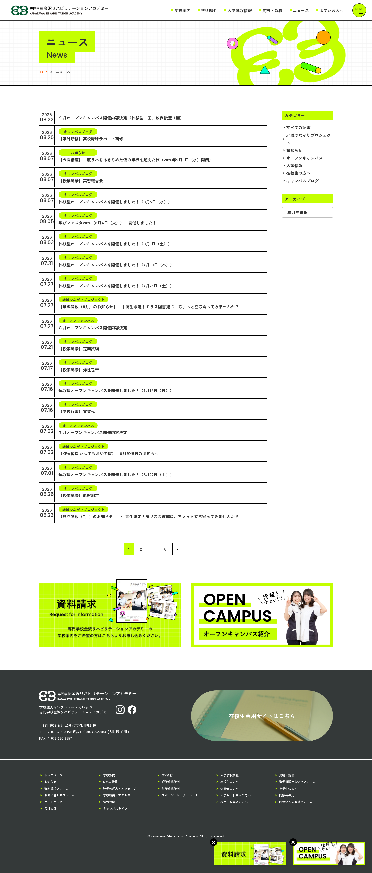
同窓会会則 (286, 795)
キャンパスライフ (115, 808)
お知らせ (294, 150)
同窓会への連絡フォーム (296, 802)
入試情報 (294, 165)
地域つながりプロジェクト (308, 139)
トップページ (53, 775)
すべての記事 (298, 127)
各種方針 (50, 808)
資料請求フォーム (56, 788)
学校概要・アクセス (116, 795)
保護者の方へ (229, 788)
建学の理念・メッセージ (119, 788)
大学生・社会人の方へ (235, 795)
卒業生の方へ (288, 788)
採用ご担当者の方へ (234, 802)
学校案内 (182, 10)
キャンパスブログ (302, 181)
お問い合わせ (331, 10)
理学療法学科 (171, 781)
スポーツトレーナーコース (180, 795)
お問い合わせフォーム (59, 795)
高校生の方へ (229, 781)
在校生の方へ (298, 173)
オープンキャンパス (304, 158)
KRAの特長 (110, 781)
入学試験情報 (240, 10)
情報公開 (109, 802)
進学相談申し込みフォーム (297, 781)
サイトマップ (53, 802)
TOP (43, 71)
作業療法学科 (171, 788)
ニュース (301, 10)
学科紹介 (209, 10)
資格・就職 (272, 10)
